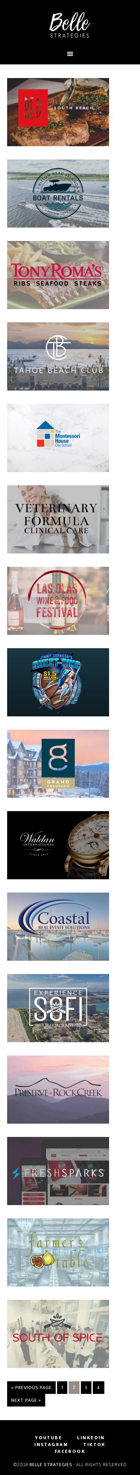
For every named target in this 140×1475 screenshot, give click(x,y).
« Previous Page (31, 1388)
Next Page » (26, 1400)
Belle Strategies (51, 1465)
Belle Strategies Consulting (70, 25)
